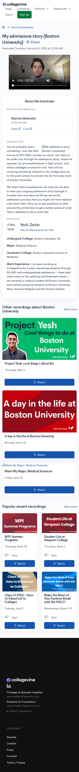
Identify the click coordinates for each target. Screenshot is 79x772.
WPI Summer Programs (14, 538)
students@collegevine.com (23, 705)
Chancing (23, 8)
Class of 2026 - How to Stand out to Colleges (19, 598)
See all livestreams (22, 27)
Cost (26, 129)
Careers (11, 743)
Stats (14, 129)
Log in (9, 14)
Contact (12, 756)
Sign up (24, 14)
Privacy (20, 762)
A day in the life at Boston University (29, 436)
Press (10, 750)
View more (70, 309)
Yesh (14, 555)
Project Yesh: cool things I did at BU (29, 364)
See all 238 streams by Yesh (37, 230)
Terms (11, 762)
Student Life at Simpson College (56, 538)
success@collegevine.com (23, 696)
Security (11, 737)
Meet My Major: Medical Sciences (28, 471)
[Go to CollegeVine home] (15, 4)
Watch (41, 382)
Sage (9, 8)
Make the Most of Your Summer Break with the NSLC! (57, 598)
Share (35, 42)
